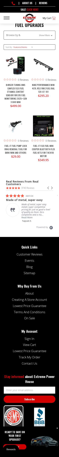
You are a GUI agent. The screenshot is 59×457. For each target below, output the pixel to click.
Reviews (43, 3)
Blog (29, 267)
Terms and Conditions (29, 312)
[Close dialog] (57, 428)
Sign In (29, 338)
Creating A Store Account (29, 299)
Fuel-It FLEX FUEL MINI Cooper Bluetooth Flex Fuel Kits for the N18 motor (43, 151)
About (29, 293)
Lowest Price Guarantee (29, 306)
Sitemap (29, 273)
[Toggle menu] (8, 17)
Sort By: (9, 47)
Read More (27, 217)
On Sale (29, 318)
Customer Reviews (30, 254)
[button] (29, 35)
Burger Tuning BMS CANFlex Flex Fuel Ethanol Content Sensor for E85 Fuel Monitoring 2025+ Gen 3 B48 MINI (16, 93)
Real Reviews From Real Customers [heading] (22, 182)
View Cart (29, 345)
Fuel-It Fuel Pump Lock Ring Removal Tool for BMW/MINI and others (16, 149)
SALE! (29, 9)
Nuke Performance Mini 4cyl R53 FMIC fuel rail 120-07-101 (43, 88)
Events (29, 260)
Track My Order (29, 357)
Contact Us (29, 363)
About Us (27, 3)
